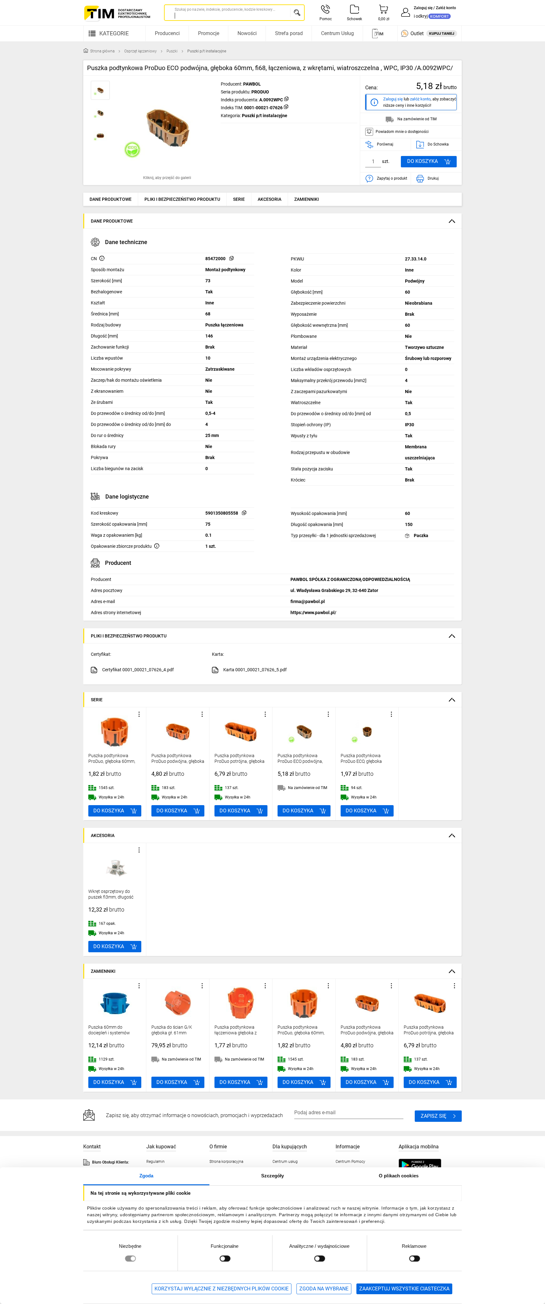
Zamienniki (306, 199)
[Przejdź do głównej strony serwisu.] (116, 13)
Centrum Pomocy (350, 1161)
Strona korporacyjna (226, 1161)
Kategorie (114, 33)
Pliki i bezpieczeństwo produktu (182, 199)
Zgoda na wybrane (324, 1289)
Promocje (208, 33)
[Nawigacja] (379, 33)
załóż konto (420, 99)
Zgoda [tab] (146, 1175)
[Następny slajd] (208, 128)
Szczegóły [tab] (272, 1175)
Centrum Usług (337, 33)
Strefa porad (289, 33)
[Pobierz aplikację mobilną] (426, 1165)
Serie (239, 199)
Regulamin (155, 1161)
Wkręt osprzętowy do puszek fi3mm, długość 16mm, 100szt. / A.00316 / (114, 897)
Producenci (167, 33)
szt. (386, 161)
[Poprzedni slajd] (89, 1035)
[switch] (225, 1258)
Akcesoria (269, 199)
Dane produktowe (111, 199)
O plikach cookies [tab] (399, 1175)
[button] (167, 128)
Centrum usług (285, 1161)
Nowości (247, 33)
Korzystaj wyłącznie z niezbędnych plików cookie (222, 1289)
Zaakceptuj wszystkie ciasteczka (404, 1289)
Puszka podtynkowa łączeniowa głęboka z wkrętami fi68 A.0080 (235, 1033)
